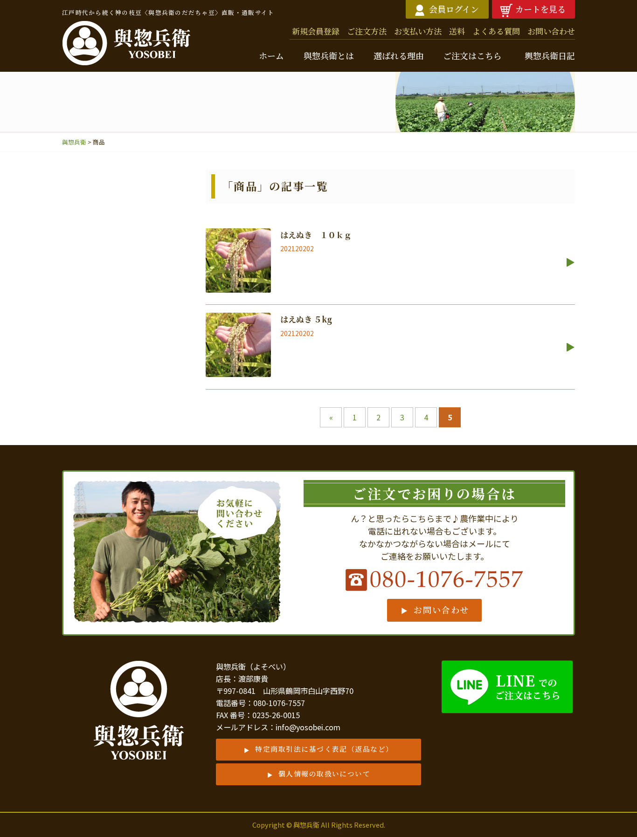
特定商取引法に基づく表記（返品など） (324, 749)
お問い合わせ (441, 610)
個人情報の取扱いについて (324, 773)
